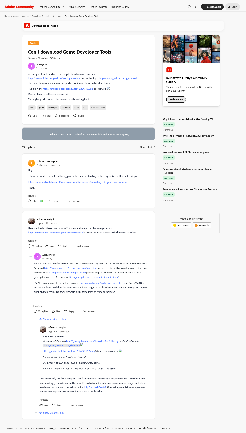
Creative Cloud (98, 107)
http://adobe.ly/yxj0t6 (95, 387)
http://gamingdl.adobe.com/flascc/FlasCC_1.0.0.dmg (92, 340)
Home (7, 16)
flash (76, 107)
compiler (66, 107)
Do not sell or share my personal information (135, 428)
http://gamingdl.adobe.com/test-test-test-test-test (93, 277)
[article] (88, 181)
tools (32, 107)
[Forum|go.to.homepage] (19, 7)
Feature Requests (98, 6)
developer (52, 107)
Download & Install (40, 16)
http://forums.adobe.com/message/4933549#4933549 (55, 232)
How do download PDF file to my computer (186, 152)
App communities (21, 16)
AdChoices (166, 428)
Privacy (89, 428)
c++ (85, 107)
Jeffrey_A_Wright (45, 219)
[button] (212, 7)
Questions (56, 16)
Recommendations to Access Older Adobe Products (190, 189)
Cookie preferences (104, 428)
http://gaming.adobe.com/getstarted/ (118, 78)
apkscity (124, 181)
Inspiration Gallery (120, 6)
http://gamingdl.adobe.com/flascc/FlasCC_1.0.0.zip (68, 88)
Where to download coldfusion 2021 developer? (188, 135)
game (41, 107)
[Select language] (197, 7)
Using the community (59, 428)
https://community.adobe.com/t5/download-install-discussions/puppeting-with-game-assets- (74, 181)
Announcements (77, 6)
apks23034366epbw (47, 161)
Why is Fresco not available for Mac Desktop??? (188, 119)
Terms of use (77, 428)
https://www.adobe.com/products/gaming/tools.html (54, 78)
